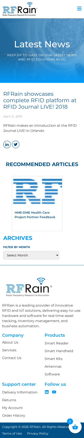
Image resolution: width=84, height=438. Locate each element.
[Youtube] (54, 392)
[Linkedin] (47, 392)
